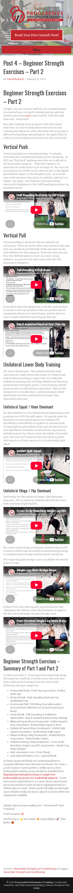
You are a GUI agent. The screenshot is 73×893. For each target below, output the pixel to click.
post (27, 115)
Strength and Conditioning (41, 868)
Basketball (19, 868)
